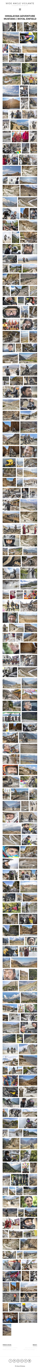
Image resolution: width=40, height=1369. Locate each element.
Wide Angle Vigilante (20, 3)
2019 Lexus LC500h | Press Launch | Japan (10, 1348)
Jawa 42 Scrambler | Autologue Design (30, 1348)
